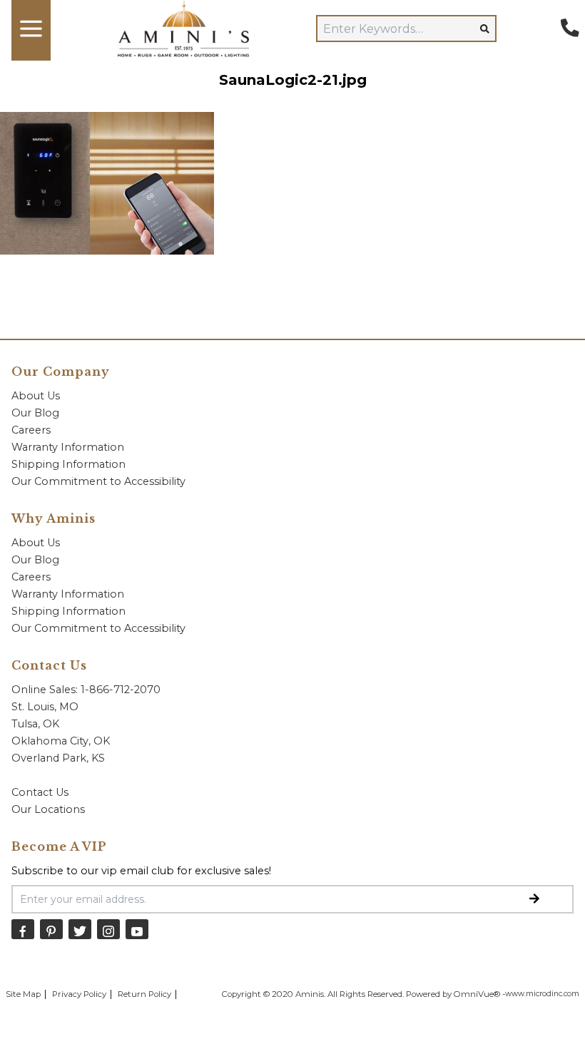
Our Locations (48, 809)
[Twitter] (80, 929)
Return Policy (144, 994)
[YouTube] (137, 929)
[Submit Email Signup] (534, 899)
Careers (31, 430)
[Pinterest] (51, 929)
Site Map (23, 994)
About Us (35, 395)
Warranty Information (67, 447)
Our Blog (35, 412)
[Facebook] (23, 929)
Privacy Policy (79, 994)
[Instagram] (108, 929)
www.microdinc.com (542, 993)
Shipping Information (68, 464)
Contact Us (39, 792)
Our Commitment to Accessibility (98, 481)
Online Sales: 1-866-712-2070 (86, 689)
